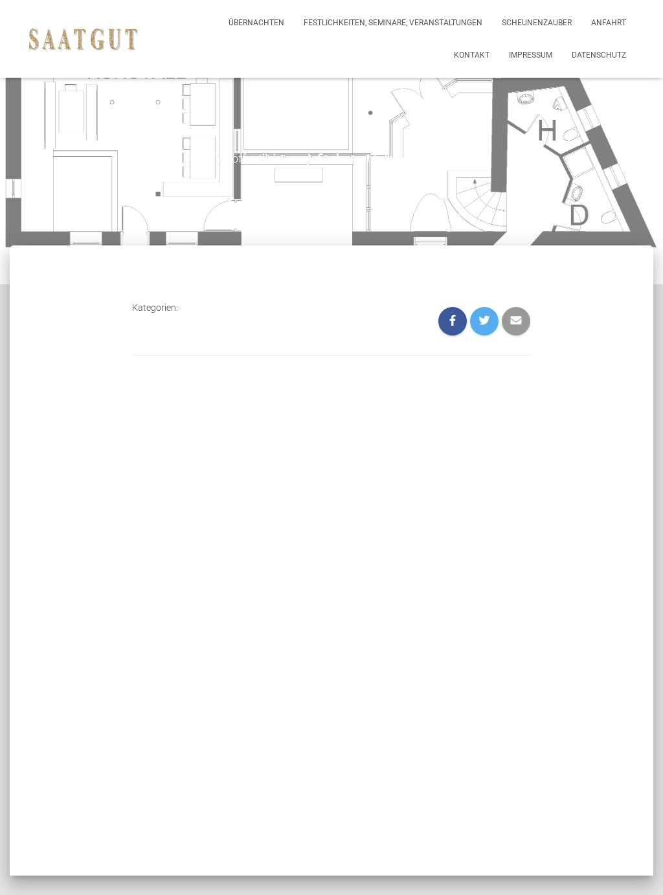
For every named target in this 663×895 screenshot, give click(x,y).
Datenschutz (599, 55)
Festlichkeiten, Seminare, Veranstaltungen (393, 22)
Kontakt (471, 55)
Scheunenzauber (537, 22)
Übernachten (256, 22)
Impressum (530, 55)
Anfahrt (608, 22)
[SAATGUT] (83, 39)
